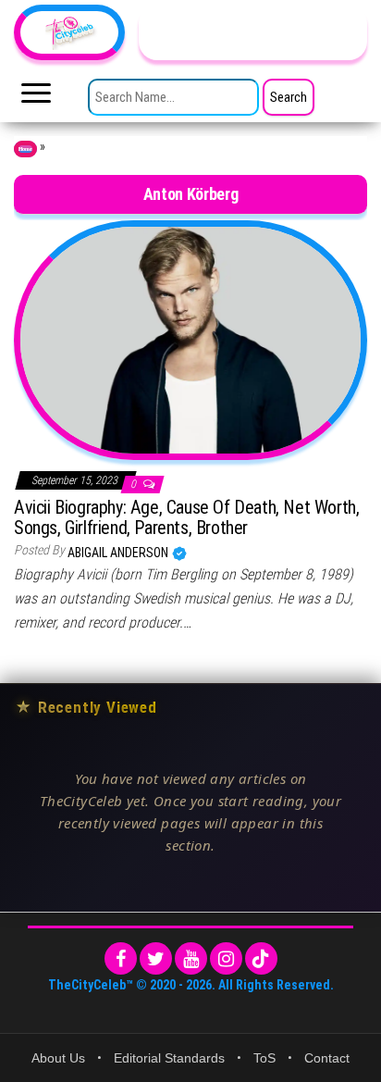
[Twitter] (156, 958)
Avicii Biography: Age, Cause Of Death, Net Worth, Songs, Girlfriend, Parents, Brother (186, 517)
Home (25, 149)
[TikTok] (261, 958)
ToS (264, 1058)
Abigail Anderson (119, 552)
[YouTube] (191, 958)
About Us (58, 1058)
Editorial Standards (169, 1058)
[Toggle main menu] (36, 98)
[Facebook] (120, 958)
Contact (327, 1058)
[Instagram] (226, 958)
